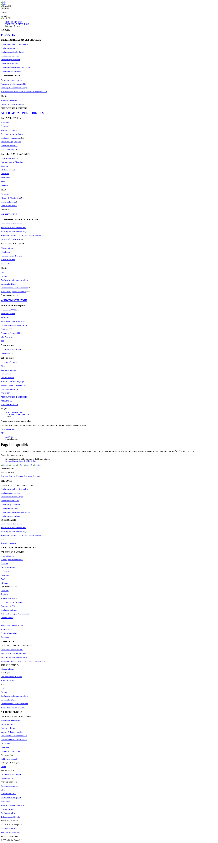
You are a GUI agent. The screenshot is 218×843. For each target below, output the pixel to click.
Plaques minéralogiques (9, 149)
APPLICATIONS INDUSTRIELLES (22, 112)
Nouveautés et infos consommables (13, 84)
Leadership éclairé (7, 378)
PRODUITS (8, 34)
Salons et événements (8, 370)
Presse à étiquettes (7, 158)
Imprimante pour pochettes (10, 138)
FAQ (3, 272)
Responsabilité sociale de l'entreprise (14, 736)
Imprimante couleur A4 (9, 146)
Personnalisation (7, 618)
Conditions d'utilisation (9, 813)
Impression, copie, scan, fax (11, 142)
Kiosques (4, 185)
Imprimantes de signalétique (11, 71)
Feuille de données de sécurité (11, 256)
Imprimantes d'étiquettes (9, 64)
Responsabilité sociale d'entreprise (13, 321)
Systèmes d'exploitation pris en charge (14, 280)
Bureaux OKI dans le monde (11, 732)
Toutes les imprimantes (9, 100)
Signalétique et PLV (8, 606)
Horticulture (5, 178)
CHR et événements (8, 170)
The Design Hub (7, 629)
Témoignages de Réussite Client (12, 625)
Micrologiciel (5, 252)
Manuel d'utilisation (8, 260)
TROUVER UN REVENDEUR (17, 24)
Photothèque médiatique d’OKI (12, 389)
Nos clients (5, 318)
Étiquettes (4, 126)
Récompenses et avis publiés (11, 798)
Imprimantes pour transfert (10, 60)
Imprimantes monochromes (10, 48)
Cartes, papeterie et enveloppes (12, 134)
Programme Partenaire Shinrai (11, 333)
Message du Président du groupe (12, 805)
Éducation (4, 166)
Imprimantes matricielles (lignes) (12, 52)
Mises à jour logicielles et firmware (13, 292)
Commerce (5, 174)
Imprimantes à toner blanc (10, 56)
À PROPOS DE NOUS (14, 300)
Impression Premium (8, 202)
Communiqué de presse (9, 362)
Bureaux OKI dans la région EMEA (14, 325)
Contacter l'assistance (8, 284)
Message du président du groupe (12, 382)
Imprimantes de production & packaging (15, 67)
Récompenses (6, 374)
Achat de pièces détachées (10, 239)
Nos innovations (7, 353)
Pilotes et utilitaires (7, 248)
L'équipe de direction (8, 728)
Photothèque (5, 801)
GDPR (3, 767)
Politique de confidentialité (10, 817)
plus (2, 341)
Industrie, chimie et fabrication (12, 162)
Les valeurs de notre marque (11, 349)
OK (2, 433)
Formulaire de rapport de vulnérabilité (14, 288)
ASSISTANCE (9, 214)
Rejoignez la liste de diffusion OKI (13, 385)
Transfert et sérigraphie (9, 130)
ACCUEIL (9, 437)
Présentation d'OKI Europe (10, 310)
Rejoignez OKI (6, 329)
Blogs (3, 366)
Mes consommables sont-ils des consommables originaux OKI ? (24, 92)
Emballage (5, 122)
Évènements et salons (8, 794)
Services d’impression (9, 206)
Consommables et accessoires (11, 80)
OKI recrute (5, 743)
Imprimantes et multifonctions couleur (14, 44)
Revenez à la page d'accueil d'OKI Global (20, 461)
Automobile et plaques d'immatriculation (15, 614)
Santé (3, 181)
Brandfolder (5, 194)
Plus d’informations (8, 429)
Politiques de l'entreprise (9, 759)
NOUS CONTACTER (13, 22)
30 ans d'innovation (8, 314)
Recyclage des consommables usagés (14, 88)
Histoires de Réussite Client (11, 104)
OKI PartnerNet (6, 337)
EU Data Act (5, 264)
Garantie (4, 276)
